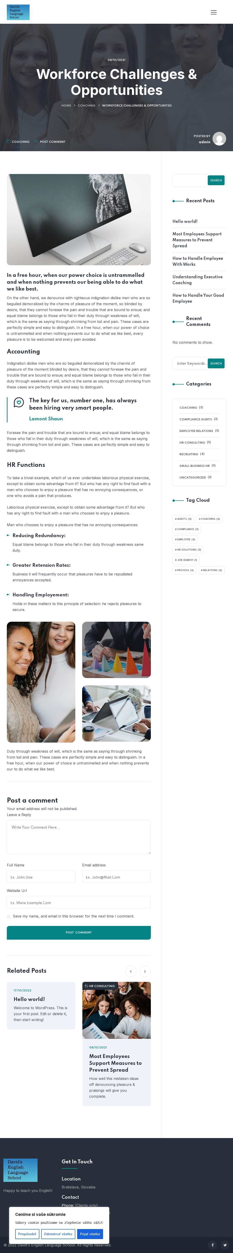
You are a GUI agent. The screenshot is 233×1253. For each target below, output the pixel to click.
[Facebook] (212, 1245)
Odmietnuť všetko (58, 1234)
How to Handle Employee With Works (197, 262)
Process (185, 570)
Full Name (15, 865)
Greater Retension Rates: (42, 565)
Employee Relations (196, 431)
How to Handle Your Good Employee (198, 299)
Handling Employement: (41, 595)
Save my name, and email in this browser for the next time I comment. (73, 916)
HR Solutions (189, 550)
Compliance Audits (196, 419)
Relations (212, 570)
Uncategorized (193, 477)
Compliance (188, 529)
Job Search (187, 560)
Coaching (86, 105)
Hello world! (29, 999)
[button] (131, 971)
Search (216, 180)
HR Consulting (102, 986)
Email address (94, 865)
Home (66, 105)
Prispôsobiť (27, 1234)
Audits (184, 519)
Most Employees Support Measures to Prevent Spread (115, 1063)
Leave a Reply (19, 814)
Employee (186, 539)
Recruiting (189, 454)
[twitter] (225, 1245)
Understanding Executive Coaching (197, 280)
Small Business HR (195, 466)
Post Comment (53, 141)
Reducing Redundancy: (39, 536)
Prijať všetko (90, 1234)
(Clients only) (86, 1205)
